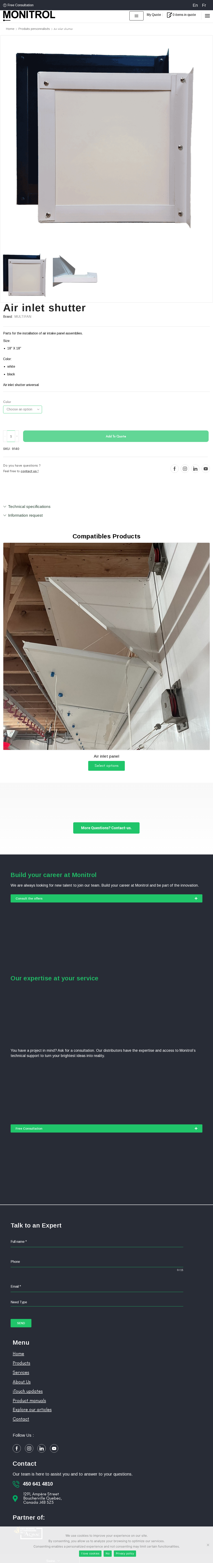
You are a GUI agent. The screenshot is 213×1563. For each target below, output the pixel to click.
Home (10, 28)
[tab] (106, 508)
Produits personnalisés (34, 28)
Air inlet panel (106, 756)
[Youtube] (206, 468)
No (108, 1553)
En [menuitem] (195, 5)
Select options (107, 765)
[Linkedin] (195, 468)
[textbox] (97, 1302)
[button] (136, 15)
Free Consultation (20, 5)
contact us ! (29, 471)
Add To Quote (116, 436)
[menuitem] (195, 5)
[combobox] (97, 1302)
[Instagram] (185, 468)
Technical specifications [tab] (29, 506)
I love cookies (90, 1553)
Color (7, 402)
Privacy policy (125, 1553)
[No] (208, 1545)
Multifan (22, 316)
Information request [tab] (25, 515)
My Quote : (155, 14)
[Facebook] (175, 468)
